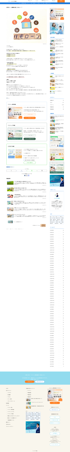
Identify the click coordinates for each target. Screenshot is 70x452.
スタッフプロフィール (11, 401)
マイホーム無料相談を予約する (29, 117)
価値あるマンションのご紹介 (55, 422)
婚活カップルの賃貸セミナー (12, 417)
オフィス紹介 (10, 399)
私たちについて (8, 390)
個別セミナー (8, 422)
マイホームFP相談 (10, 413)
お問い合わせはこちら (39, 381)
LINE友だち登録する (30, 162)
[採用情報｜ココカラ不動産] (57, 26)
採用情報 (7, 403)
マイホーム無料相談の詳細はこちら (29, 114)
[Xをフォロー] (27, 175)
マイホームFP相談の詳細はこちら (30, 135)
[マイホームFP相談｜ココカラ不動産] (15, 133)
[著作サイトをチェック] (25, 175)
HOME (7, 388)
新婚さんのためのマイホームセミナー (14, 415)
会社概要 (9, 394)
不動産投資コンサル (11, 420)
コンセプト (9, 392)
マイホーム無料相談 (11, 409)
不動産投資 (29, 392)
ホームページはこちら (55, 444)
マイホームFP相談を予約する (29, 138)
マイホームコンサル (11, 411)
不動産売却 (29, 394)
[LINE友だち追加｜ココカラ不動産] (15, 154)
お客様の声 (29, 396)
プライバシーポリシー (9, 426)
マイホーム (29, 390)
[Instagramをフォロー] (28, 175)
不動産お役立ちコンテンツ (30, 388)
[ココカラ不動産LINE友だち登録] (57, 141)
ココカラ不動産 (57, 198)
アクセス (9, 396)
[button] (42, 171)
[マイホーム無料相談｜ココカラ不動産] (15, 112)
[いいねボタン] (7, 98)
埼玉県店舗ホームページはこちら (55, 433)
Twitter (55, 417)
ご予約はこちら (29, 381)
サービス (7, 405)
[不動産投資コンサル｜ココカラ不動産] (57, 180)
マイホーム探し (10, 407)
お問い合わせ (8, 424)
